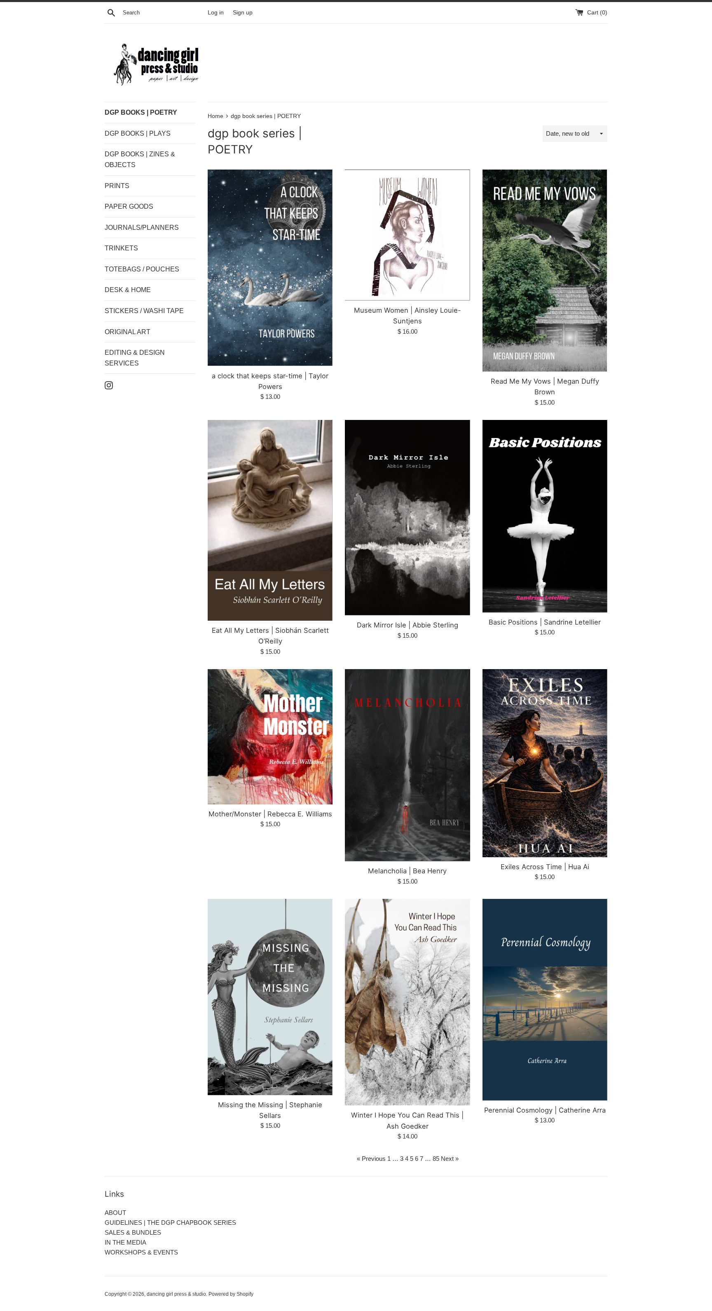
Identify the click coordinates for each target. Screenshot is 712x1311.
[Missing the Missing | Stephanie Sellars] (270, 997)
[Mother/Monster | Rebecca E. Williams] (270, 736)
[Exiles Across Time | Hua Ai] (544, 763)
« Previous (371, 1158)
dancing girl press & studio (176, 1294)
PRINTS (117, 185)
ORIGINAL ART (127, 331)
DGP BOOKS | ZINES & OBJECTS (140, 159)
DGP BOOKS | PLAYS (138, 133)
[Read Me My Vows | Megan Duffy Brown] (544, 271)
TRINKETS (121, 248)
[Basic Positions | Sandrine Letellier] (544, 516)
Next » (450, 1158)
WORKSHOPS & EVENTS (141, 1252)
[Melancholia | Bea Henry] (407, 765)
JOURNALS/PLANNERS (142, 227)
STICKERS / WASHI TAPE (144, 310)
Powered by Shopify (230, 1294)
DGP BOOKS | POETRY (141, 112)
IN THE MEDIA (125, 1242)
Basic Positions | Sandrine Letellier (545, 622)
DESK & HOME (128, 289)
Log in (216, 12)
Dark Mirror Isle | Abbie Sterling (407, 625)
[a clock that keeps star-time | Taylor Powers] (270, 268)
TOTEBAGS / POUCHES (142, 269)
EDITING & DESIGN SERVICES (135, 358)
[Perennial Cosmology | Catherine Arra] (544, 1000)
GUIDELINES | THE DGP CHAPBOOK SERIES (170, 1222)
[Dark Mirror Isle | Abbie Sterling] (407, 517)
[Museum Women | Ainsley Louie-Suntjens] (407, 235)
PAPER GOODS (129, 206)
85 (436, 1158)
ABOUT (115, 1212)
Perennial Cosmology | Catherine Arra (545, 1110)
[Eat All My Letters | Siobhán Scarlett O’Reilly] (270, 520)
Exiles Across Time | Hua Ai (545, 867)
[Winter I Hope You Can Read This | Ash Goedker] (407, 1002)
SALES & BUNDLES (133, 1232)
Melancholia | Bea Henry (407, 871)
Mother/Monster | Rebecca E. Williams (270, 814)
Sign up (243, 12)
